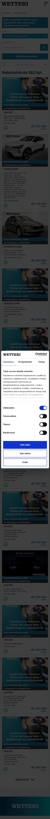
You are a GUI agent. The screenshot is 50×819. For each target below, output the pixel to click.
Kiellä (25, 462)
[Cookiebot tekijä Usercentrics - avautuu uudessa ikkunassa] (35, 354)
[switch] (43, 416)
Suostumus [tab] (8, 362)
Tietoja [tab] (41, 362)
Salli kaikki (25, 445)
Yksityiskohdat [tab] (25, 362)
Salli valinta (25, 453)
